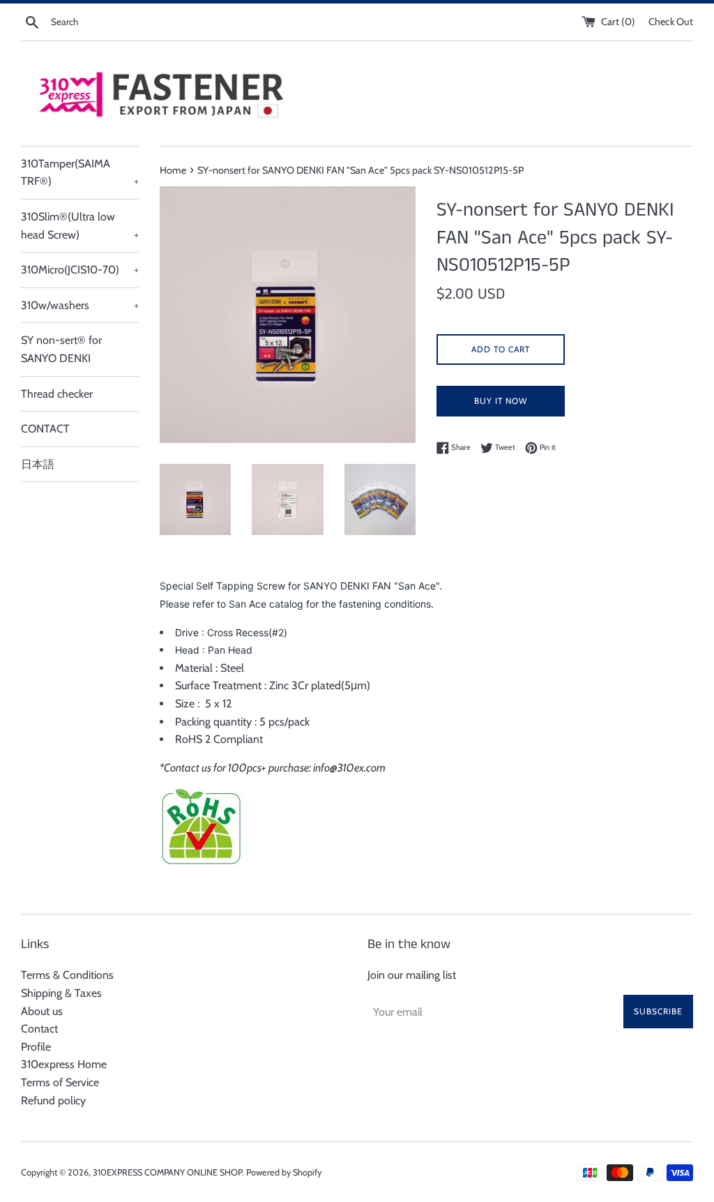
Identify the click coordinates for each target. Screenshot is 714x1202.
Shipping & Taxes (61, 993)
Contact (39, 1028)
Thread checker (57, 393)
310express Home (64, 1064)
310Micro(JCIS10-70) (80, 269)
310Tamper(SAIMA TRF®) (80, 172)
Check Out (670, 21)
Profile (36, 1046)
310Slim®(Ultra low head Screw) (80, 225)
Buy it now (500, 401)
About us (42, 1011)
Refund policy (53, 1100)
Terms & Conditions (67, 975)
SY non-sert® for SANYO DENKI (61, 349)
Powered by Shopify (283, 1172)
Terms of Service (60, 1082)
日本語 (37, 464)
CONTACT (45, 428)
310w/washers (80, 305)
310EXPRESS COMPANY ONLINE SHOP (167, 1172)
